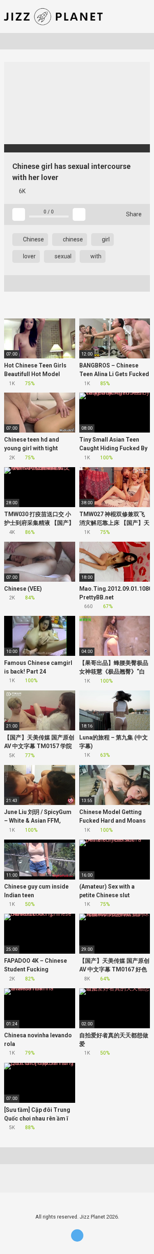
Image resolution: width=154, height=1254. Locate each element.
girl (105, 239)
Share (133, 214)
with (95, 256)
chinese (72, 239)
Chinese (33, 239)
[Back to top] (139, 1237)
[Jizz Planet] (55, 16)
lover (29, 256)
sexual (62, 256)
